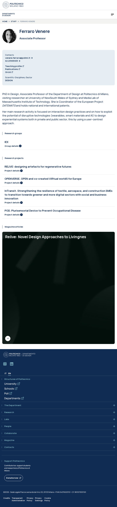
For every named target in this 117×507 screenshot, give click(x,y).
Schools (9, 388)
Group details (11, 146)
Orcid (8, 72)
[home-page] (8, 14)
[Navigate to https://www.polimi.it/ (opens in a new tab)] (13, 5)
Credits (6, 498)
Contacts (9, 447)
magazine (9, 440)
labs (6, 419)
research (9, 412)
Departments (12, 398)
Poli (6, 393)
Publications (11, 69)
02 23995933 (11, 61)
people (7, 426)
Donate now (12, 478)
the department (12, 405)
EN (9, 373)
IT (6, 373)
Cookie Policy (47, 499)
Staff (14, 21)
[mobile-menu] (112, 14)
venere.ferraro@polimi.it (17, 58)
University (10, 383)
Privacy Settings (39, 499)
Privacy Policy (30, 499)
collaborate (10, 433)
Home (4, 21)
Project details (12, 170)
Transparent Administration (18, 499)
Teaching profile (13, 66)
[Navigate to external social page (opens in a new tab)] (5, 364)
